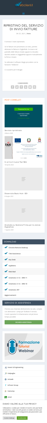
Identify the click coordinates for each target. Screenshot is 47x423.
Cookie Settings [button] (9, 418)
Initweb (10, 379)
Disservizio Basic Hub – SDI (16, 193)
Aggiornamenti (10, 295)
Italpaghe (11, 373)
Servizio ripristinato (13, 130)
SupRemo (12, 266)
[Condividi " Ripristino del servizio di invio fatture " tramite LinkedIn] (26, 87)
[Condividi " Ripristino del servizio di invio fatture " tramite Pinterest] (21, 87)
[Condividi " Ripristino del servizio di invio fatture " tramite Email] (30, 87)
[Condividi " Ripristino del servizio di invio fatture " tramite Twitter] (17, 87)
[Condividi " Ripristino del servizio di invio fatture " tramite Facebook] (12, 87)
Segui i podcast (22, 347)
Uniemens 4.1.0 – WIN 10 (18, 284)
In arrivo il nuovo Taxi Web (16, 162)
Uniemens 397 (14, 290)
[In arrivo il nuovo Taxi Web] (24, 147)
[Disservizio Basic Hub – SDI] (24, 179)
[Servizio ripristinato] (24, 116)
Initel (10, 397)
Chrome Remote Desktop (18, 248)
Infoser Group (13, 385)
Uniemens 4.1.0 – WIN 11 (18, 278)
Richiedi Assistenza (23, 322)
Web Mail (12, 272)
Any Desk (12, 260)
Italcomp (11, 391)
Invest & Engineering (15, 367)
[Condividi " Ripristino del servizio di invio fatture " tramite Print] (34, 87)
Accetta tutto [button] (22, 418)
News (29, 33)
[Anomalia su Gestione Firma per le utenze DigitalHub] (24, 210)
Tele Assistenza (15, 254)
